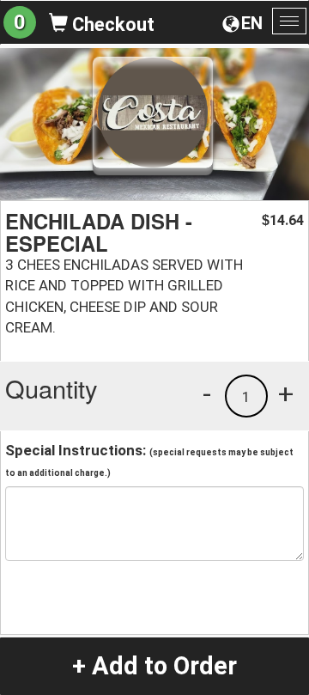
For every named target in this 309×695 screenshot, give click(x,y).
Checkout (111, 24)
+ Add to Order (154, 665)
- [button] (207, 393)
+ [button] (286, 393)
